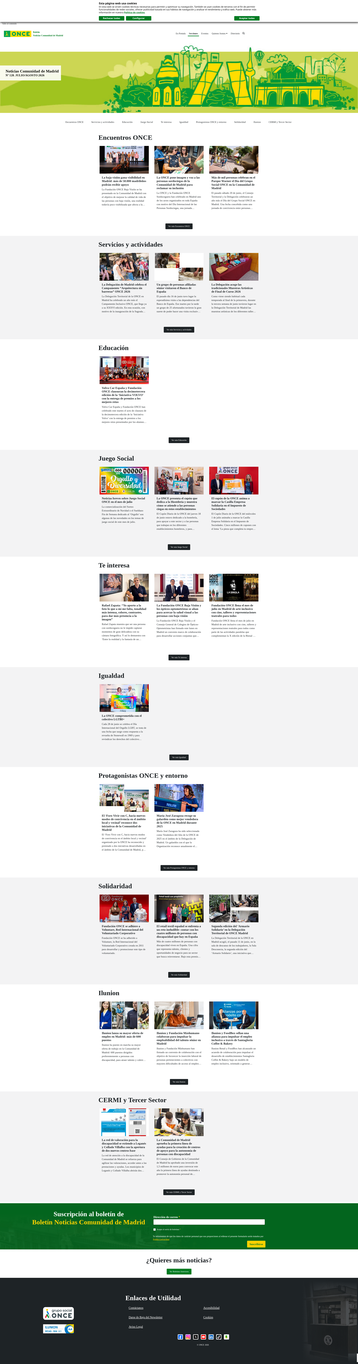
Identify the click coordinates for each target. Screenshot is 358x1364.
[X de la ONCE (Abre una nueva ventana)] (196, 1337)
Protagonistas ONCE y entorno (211, 122)
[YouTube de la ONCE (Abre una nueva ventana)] (203, 1337)
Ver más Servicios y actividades (179, 330)
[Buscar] (243, 33)
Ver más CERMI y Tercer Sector (179, 1192)
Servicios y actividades (102, 122)
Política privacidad (161, 1239)
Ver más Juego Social (179, 547)
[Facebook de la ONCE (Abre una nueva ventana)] (180, 1337)
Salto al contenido (9, 24)
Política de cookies (134, 12)
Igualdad (183, 122)
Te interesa (166, 122)
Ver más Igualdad (179, 757)
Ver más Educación (179, 440)
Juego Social (146, 122)
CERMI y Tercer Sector (280, 122)
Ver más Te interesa (179, 657)
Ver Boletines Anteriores (179, 1272)
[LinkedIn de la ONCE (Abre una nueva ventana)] (211, 1337)
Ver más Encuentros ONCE (179, 226)
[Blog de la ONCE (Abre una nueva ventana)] (226, 1337)
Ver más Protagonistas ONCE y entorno (179, 868)
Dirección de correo (166, 1217)
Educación (127, 122)
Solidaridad (240, 122)
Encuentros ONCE (74, 122)
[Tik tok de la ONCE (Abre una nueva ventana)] (219, 1337)
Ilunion (257, 122)
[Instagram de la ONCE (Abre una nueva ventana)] (188, 1337)
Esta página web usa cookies (118, 3)
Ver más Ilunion (179, 1082)
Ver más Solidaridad (179, 975)
